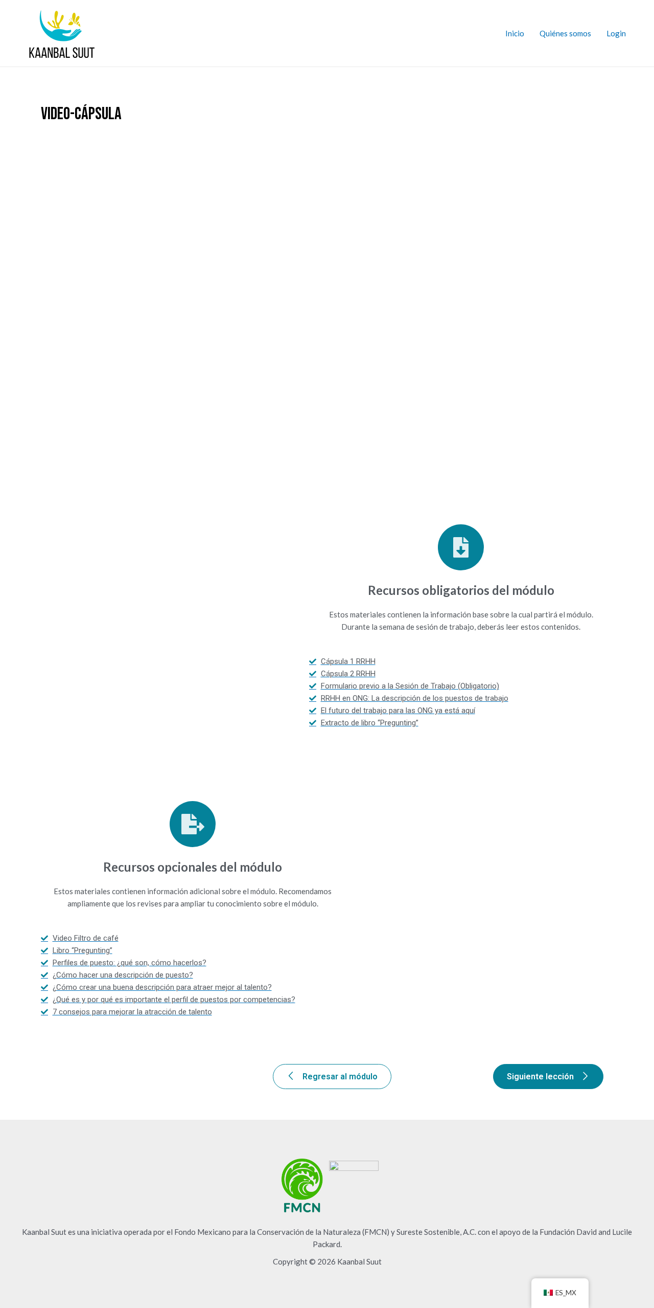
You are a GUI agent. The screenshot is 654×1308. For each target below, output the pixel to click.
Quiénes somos (565, 33)
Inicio (514, 33)
